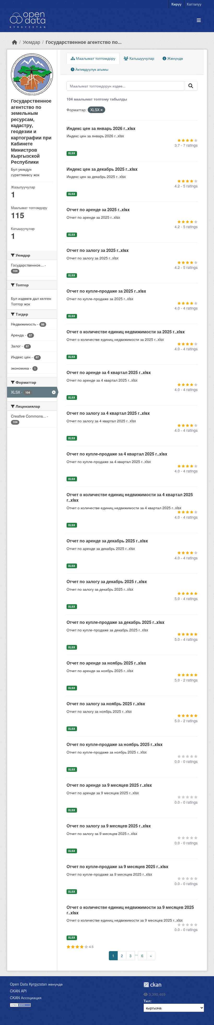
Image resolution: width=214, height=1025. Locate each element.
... (136, 953)
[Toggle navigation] (198, 20)
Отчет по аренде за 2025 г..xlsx (98, 209)
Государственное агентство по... (84, 42)
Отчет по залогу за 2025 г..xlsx (98, 250)
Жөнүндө (174, 58)
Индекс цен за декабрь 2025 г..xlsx (102, 169)
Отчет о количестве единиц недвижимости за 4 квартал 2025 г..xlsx (130, 497)
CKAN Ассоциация (25, 997)
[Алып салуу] (101, 110)
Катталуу (194, 4)
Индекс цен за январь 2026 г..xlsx (101, 128)
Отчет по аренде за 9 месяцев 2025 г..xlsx (109, 785)
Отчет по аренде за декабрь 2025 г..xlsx (107, 541)
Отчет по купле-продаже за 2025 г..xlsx (106, 291)
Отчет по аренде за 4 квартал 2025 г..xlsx (109, 372)
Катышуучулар (141, 58)
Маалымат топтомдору (95, 58)
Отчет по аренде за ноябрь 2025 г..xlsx (106, 663)
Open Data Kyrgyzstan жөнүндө (36, 984)
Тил (147, 1000)
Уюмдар (31, 42)
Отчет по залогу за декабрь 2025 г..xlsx (107, 581)
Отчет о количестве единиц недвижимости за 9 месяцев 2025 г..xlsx (130, 910)
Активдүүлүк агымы (91, 69)
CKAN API (18, 990)
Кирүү (176, 4)
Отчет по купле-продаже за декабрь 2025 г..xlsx (115, 622)
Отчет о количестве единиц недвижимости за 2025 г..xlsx (126, 332)
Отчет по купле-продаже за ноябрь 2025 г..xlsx (115, 744)
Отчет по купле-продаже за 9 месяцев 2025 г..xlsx (117, 866)
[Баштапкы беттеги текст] (14, 42)
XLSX (71, 153)
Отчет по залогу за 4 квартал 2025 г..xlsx (108, 413)
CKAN (152, 984)
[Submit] (191, 86)
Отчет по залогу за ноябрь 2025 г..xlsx (106, 704)
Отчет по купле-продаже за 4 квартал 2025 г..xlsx (117, 454)
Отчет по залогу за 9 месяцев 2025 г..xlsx (109, 826)
